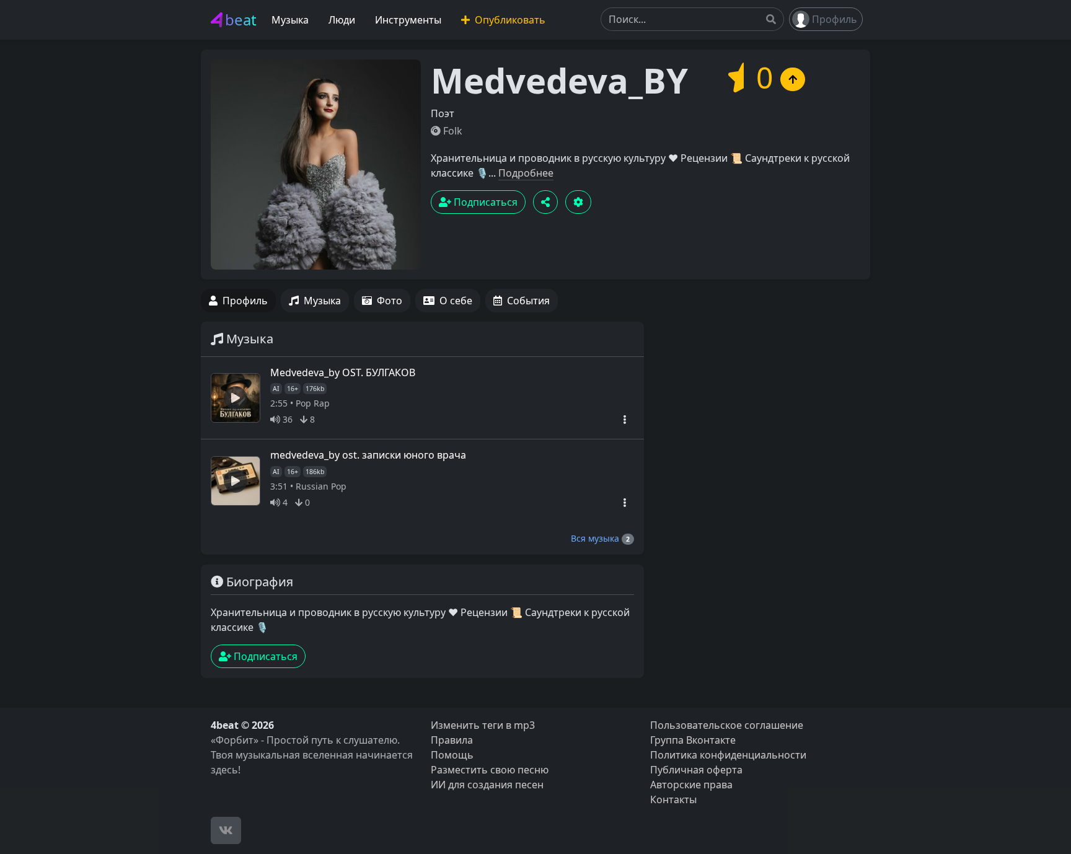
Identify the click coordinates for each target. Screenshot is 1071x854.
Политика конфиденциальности (728, 755)
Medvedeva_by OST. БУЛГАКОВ (342, 372)
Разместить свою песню (490, 770)
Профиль (834, 19)
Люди (341, 20)
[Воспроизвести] (235, 398)
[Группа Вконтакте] (226, 830)
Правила (452, 740)
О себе (455, 300)
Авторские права (691, 784)
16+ (292, 388)
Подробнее (525, 173)
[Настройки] (578, 202)
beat (241, 19)
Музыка (290, 20)
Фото (389, 300)
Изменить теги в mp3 (483, 725)
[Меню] (624, 419)
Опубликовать (508, 20)
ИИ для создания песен (487, 784)
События (528, 300)
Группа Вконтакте (693, 740)
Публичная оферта (696, 770)
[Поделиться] (545, 202)
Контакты (673, 799)
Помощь (452, 755)
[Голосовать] (792, 79)
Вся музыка (600, 538)
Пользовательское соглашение (726, 725)
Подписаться (484, 202)
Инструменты (408, 20)
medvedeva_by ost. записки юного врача (368, 455)
